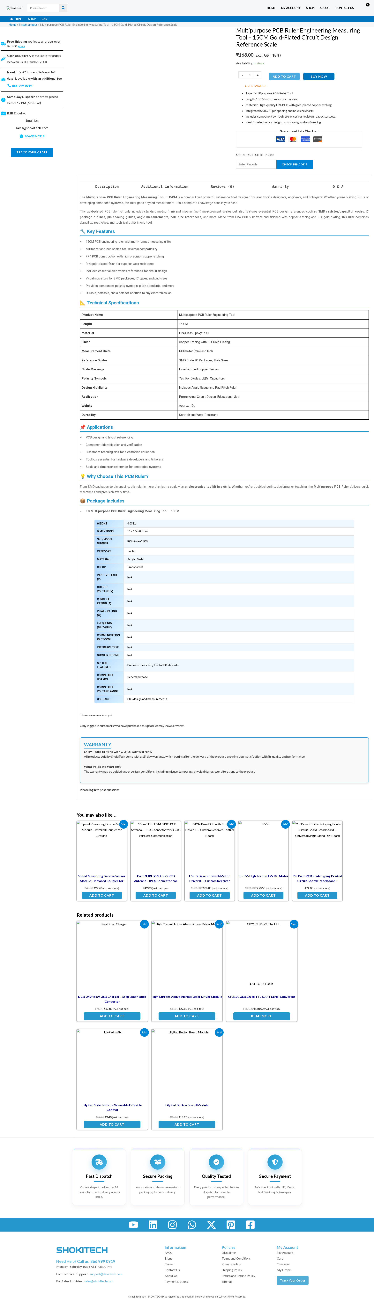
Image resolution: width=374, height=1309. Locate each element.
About (325, 8)
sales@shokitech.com (32, 128)
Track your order (32, 152)
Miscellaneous (28, 24)
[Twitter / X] (211, 1225)
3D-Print (16, 18)
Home (271, 8)
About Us (171, 1275)
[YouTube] (133, 1225)
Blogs (168, 1258)
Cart (45, 18)
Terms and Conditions (236, 1258)
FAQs (168, 1252)
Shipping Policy (232, 1270)
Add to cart (284, 76)
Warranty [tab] (280, 186)
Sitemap (227, 1281)
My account (291, 8)
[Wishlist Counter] (357, 8)
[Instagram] (172, 1225)
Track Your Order (292, 1280)
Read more (261, 1016)
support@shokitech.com (106, 1274)
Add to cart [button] (101, 895)
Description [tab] (107, 186)
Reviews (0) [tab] (222, 186)
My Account (285, 1252)
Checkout (283, 1264)
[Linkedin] (153, 1225)
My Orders (284, 1270)
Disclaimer (229, 1252)
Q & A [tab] (338, 186)
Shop (310, 8)
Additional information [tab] (164, 186)
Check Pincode (294, 164)
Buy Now (318, 76)
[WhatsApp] (192, 1225)
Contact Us (344, 8)
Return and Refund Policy (238, 1275)
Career (169, 1264)
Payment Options (176, 1281)
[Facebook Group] (250, 1225)
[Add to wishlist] (120, 827)
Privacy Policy (231, 1264)
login (92, 790)
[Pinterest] (231, 1225)
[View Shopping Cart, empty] (365, 8)
